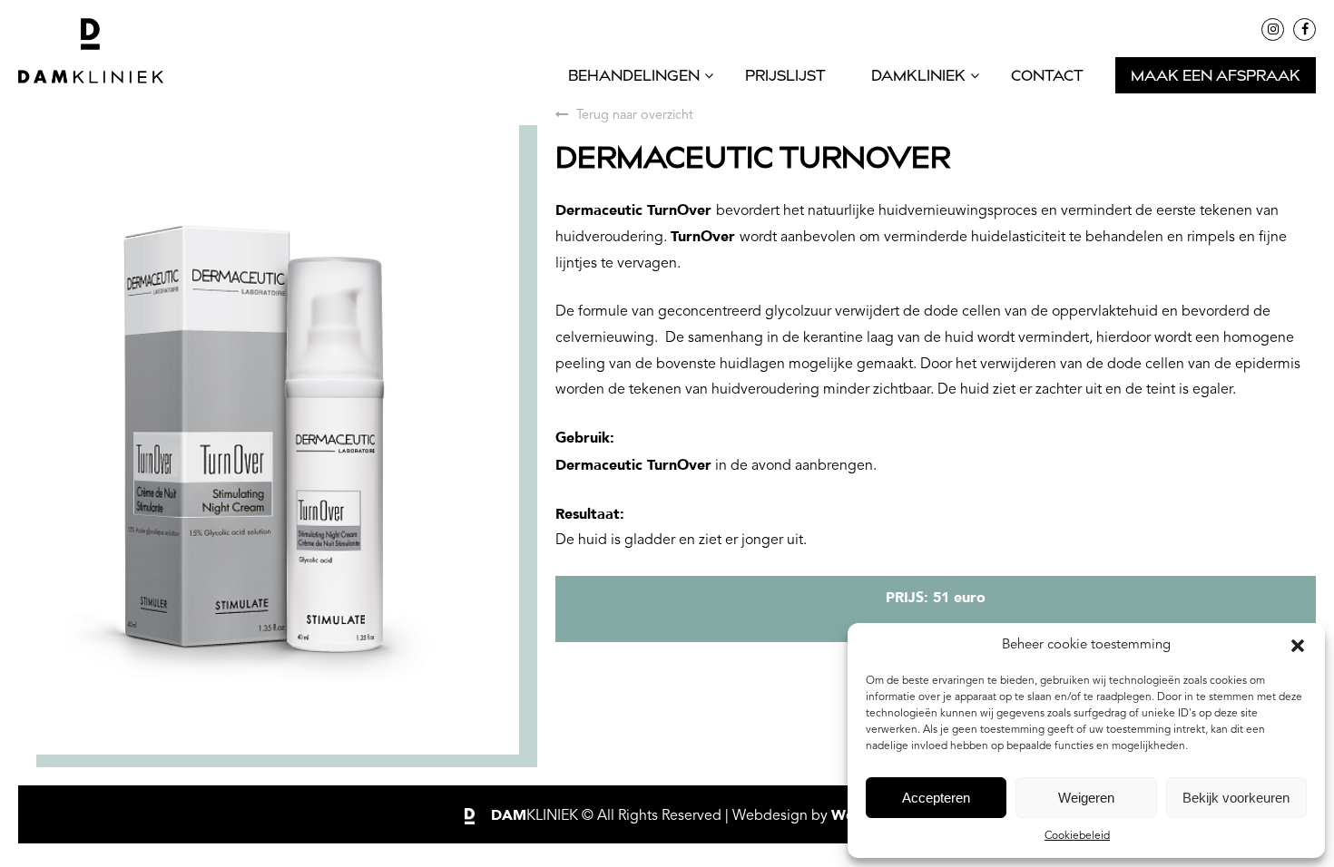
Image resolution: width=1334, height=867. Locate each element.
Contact (1047, 77)
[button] (1298, 646)
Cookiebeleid (1077, 836)
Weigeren (1086, 797)
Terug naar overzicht (633, 115)
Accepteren (936, 797)
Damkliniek (918, 77)
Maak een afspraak (1215, 77)
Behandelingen (634, 77)
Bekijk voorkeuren (1236, 797)
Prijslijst (785, 77)
